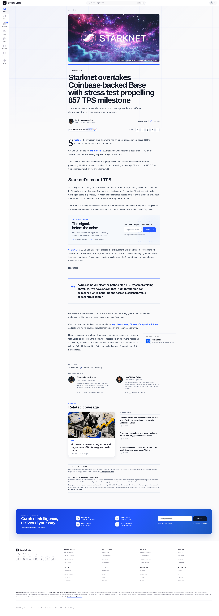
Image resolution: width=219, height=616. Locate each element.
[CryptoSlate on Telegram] (35, 558)
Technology (77, 70)
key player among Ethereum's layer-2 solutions (135, 324)
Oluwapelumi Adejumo (86, 120)
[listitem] (73, 368)
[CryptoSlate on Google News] (24, 558)
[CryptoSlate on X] (18, 558)
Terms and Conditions (55, 592)
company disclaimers (75, 489)
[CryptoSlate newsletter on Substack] (29, 558)
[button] (4, 61)
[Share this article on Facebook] (142, 130)
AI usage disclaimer (107, 471)
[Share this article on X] (137, 130)
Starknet (77, 140)
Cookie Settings (70, 607)
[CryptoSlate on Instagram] (47, 558)
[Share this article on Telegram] (147, 130)
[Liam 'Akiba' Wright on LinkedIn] (127, 393)
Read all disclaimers (74, 597)
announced (95, 151)
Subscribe (200, 518)
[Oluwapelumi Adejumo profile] (71, 379)
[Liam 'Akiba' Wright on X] (125, 393)
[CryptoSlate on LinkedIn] (41, 558)
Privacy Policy (71, 592)
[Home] (69, 10)
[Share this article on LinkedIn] (152, 130)
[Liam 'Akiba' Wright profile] (119, 379)
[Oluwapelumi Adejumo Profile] (71, 121)
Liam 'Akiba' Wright (133, 377)
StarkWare (73, 250)
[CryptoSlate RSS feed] (53, 558)
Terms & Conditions (47, 607)
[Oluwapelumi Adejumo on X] (77, 392)
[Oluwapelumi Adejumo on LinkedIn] (79, 392)
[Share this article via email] (157, 130)
